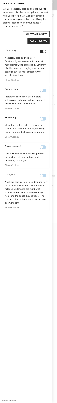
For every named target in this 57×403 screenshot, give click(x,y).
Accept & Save (38, 40)
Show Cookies (12, 80)
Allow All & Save (36, 34)
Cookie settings (8, 400)
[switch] (43, 51)
